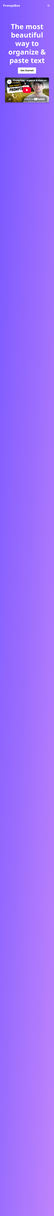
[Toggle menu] (48, 5)
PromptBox (11, 6)
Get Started (27, 70)
